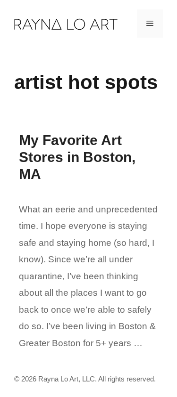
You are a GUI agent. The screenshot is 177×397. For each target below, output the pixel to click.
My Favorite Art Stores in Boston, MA (77, 157)
